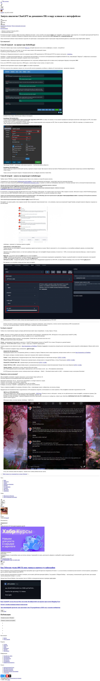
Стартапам (6, 672)
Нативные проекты (8, 670)
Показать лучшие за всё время (8, 620)
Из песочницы (4, 28)
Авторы (5, 649)
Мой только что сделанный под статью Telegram (15, 474)
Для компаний (7, 658)
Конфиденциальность (9, 662)
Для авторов (7, 657)
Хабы (5, 647)
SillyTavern (39, 393)
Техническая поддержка (15, 678)
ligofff (2, 12)
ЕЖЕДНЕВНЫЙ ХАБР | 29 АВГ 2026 (10, 560)
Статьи (5, 644)
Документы (6, 659)
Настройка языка (5, 678)
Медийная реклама (8, 668)
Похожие (12, 617)
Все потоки (6, 1)
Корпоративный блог (9, 667)
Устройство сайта (8, 656)
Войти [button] (2, 9)
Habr (8, 679)
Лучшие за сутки (5, 617)
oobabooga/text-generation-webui (31, 182)
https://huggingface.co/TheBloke (83, 352)
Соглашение (7, 661)
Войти (5, 638)
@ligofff (7, 518)
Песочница (6, 651)
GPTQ (59, 357)
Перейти (3, 556)
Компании (6, 648)
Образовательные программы (11, 671)
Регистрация (7, 639)
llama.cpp (27, 47)
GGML (63, 357)
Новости (6, 645)
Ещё (5, 611)
